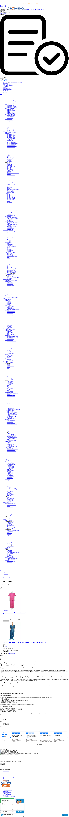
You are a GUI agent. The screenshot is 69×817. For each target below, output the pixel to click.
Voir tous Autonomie (8, 520)
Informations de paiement (7, 794)
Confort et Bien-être (6, 90)
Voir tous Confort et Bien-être (10, 460)
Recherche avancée (3, 13)
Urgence (4, 91)
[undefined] (8, 738)
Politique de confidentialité (7, 790)
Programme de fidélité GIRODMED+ (9, 796)
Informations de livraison (7, 792)
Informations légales (6, 791)
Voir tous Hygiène (8, 299)
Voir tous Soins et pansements (10, 329)
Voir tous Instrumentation (9, 362)
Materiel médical (5, 575)
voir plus (28, 737)
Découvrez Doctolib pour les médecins (9, 777)
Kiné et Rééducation (6, 88)
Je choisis (12, 811)
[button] (2, 815)
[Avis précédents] (10, 737)
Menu (1, 94)
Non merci (5, 811)
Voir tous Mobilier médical (9, 96)
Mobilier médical (5, 83)
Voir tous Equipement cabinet (10, 503)
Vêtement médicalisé (6, 577)
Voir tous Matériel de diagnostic (10, 132)
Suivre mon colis (5, 793)
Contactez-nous (3, 6)
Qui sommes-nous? (6, 771)
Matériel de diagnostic (6, 84)
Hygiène (4, 87)
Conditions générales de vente (8, 789)
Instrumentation (5, 86)
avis (6, 646)
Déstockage (5, 92)
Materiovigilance (5, 795)
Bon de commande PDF (7, 776)
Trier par (1, 584)
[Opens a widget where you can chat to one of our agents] (65, 815)
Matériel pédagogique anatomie (8, 85)
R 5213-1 (24, 806)
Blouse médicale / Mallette (7, 89)
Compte (1, 570)
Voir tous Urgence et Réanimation (10, 431)
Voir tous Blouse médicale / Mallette (11, 280)
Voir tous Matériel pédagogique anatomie (12, 231)
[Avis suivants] (67, 737)
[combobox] (5, 12)
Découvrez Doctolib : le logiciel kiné (9, 778)
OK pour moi (20, 811)
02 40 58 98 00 (3, 5)
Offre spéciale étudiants (7, 774)
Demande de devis (6, 775)
